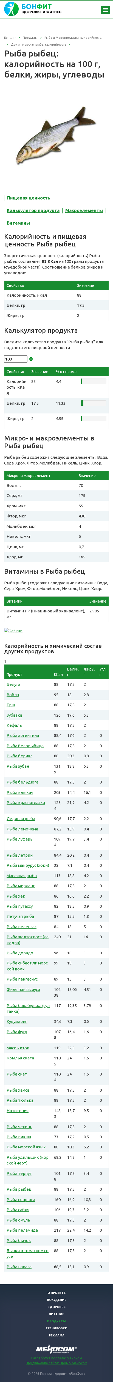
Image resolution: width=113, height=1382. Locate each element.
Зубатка (14, 715)
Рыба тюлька (20, 1100)
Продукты (56, 1321)
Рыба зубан (18, 766)
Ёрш (11, 704)
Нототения (18, 1110)
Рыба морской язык (26, 1147)
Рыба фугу (17, 1031)
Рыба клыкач (20, 792)
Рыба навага (19, 1266)
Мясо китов (18, 1048)
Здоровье (57, 1307)
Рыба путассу (20, 906)
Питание (56, 1314)
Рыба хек (16, 896)
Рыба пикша (19, 1136)
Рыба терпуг (19, 1173)
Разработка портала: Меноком (56, 1358)
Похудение (56, 1299)
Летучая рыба (20, 916)
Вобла (13, 694)
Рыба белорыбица (25, 745)
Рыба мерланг (21, 885)
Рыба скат (17, 1074)
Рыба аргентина (23, 735)
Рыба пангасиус (22, 979)
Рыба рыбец (19, 1189)
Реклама (56, 1335)
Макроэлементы (84, 210)
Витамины (18, 223)
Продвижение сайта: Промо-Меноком (56, 1363)
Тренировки (56, 1328)
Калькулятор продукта (33, 210)
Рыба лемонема (22, 829)
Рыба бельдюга (22, 782)
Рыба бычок (19, 1240)
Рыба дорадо (20, 953)
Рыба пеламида (22, 1230)
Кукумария (17, 1021)
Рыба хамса (18, 1090)
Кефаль (14, 725)
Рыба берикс (19, 755)
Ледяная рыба (21, 818)
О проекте (56, 1292)
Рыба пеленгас (21, 926)
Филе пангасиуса (23, 989)
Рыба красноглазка (26, 802)
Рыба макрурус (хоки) (28, 865)
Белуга (13, 684)
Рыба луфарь (20, 839)
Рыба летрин (20, 855)
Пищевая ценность (28, 197)
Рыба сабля (18, 1209)
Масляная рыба (22, 875)
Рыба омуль (18, 1220)
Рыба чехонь (19, 1126)
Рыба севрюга (21, 1199)
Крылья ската (20, 1058)
